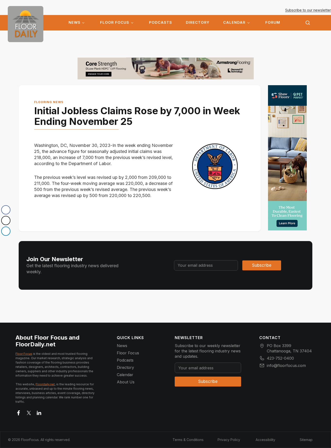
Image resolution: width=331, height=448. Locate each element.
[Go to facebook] (19, 412)
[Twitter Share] (5, 220)
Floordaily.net (45, 384)
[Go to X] (29, 412)
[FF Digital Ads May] (287, 157)
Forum (272, 22)
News (74, 22)
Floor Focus (114, 22)
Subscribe (261, 265)
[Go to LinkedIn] (39, 412)
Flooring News (48, 102)
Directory (197, 22)
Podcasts (160, 22)
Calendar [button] (234, 22)
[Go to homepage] (25, 24)
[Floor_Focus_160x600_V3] (166, 68)
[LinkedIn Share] (5, 231)
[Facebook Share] (5, 209)
